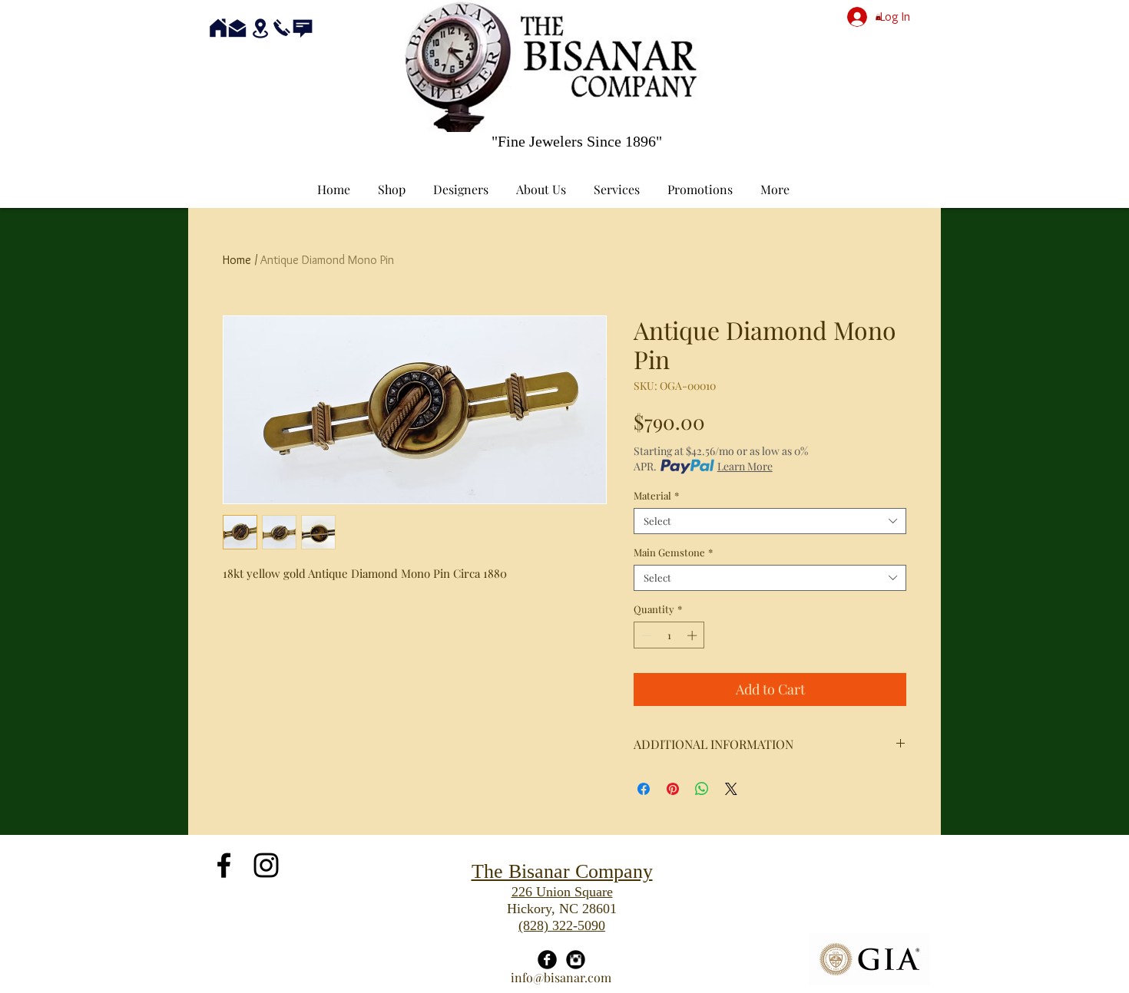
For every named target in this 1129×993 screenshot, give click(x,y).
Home (237, 259)
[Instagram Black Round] (575, 959)
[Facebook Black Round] (547, 959)
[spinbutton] (669, 635)
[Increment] (693, 635)
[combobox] (770, 521)
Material (656, 496)
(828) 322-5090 (561, 925)
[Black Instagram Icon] (266, 865)
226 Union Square (562, 891)
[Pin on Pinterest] (673, 789)
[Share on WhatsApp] (702, 789)
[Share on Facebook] (643, 789)
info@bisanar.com (561, 977)
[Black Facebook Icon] (223, 865)
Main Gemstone (673, 552)
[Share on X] (731, 789)
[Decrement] (645, 635)
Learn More (745, 466)
